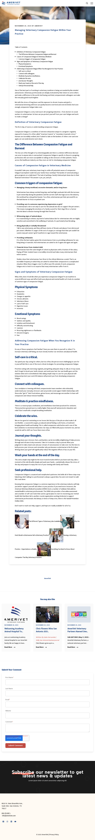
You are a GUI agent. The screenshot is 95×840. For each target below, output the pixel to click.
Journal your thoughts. (26, 80)
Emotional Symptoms (26, 66)
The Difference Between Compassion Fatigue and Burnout (37, 54)
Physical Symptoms (25, 64)
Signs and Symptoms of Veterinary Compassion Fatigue (35, 61)
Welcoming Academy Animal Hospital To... (13, 630)
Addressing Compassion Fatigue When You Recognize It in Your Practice (40, 68)
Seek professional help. (26, 85)
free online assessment (69, 491)
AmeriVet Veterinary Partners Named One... (77, 630)
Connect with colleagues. (27, 73)
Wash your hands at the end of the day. (31, 83)
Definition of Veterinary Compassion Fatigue (31, 52)
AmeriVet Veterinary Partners (77, 640)
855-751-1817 (6, 813)
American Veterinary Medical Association (28, 489)
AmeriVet (47, 578)
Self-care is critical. (25, 71)
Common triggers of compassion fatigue (32, 59)
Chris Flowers (40, 643)
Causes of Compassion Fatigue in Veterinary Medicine (34, 56)
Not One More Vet (26, 496)
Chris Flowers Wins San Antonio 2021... (46, 630)
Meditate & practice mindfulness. (29, 76)
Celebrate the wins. (25, 78)
